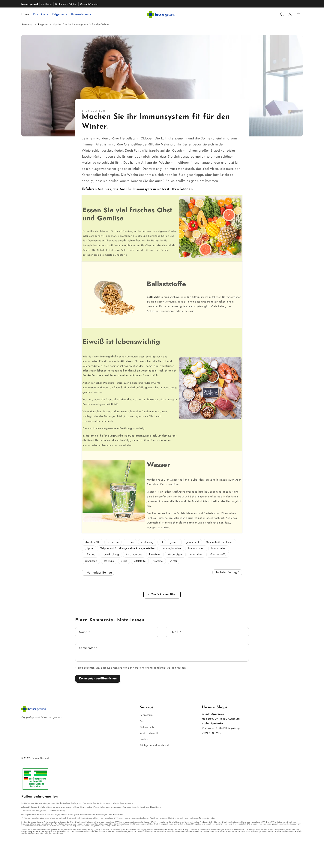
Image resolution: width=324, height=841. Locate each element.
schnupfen (91, 561)
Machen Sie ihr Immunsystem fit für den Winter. (81, 24)
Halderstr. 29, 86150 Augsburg (221, 718)
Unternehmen (80, 14)
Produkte (39, 14)
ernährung (147, 542)
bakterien (112, 542)
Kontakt (144, 739)
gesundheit (192, 542)
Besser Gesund (40, 758)
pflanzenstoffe (217, 554)
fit (161, 542)
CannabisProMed (89, 4)
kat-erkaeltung (111, 554)
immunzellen (218, 548)
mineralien (196, 554)
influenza (90, 554)
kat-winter (155, 554)
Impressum (146, 715)
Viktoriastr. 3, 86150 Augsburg (221, 728)
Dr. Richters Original (66, 4)
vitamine (158, 561)
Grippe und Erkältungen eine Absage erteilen (127, 548)
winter (173, 561)
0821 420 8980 (211, 733)
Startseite (26, 24)
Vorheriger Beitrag (99, 572)
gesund (174, 542)
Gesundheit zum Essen (219, 542)
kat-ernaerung (134, 554)
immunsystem (196, 548)
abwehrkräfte (92, 542)
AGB (143, 721)
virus (124, 561)
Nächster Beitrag (226, 572)
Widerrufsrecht (149, 733)
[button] (282, 14)
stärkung (109, 561)
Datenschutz (147, 727)
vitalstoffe (140, 561)
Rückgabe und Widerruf (154, 745)
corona (130, 542)
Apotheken (46, 4)
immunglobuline (171, 548)
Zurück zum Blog (164, 594)
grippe (89, 548)
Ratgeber (58, 14)
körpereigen (175, 554)
